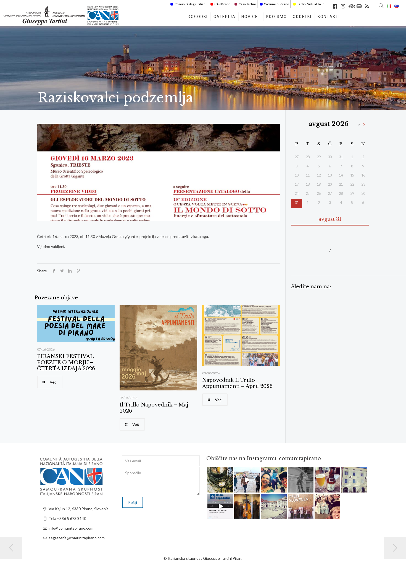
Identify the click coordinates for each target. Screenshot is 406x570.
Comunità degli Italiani (190, 4)
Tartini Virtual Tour (310, 4)
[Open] (220, 480)
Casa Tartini (247, 4)
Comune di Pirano (276, 4)
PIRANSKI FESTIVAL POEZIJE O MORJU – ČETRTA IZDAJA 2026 (66, 362)
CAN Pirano (222, 4)
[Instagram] (230, 489)
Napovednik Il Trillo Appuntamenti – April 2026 (237, 383)
